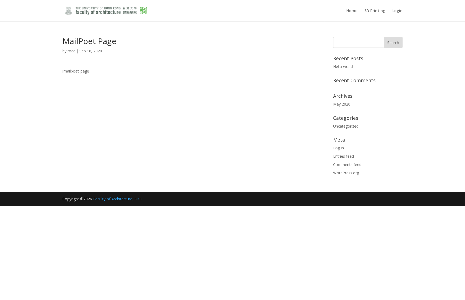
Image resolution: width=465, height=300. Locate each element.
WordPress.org (346, 172)
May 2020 (341, 104)
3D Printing (374, 11)
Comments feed (347, 164)
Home (351, 11)
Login (397, 11)
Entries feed (343, 156)
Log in (338, 147)
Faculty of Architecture (112, 198)
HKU (138, 198)
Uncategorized (345, 126)
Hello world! (343, 66)
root (71, 50)
